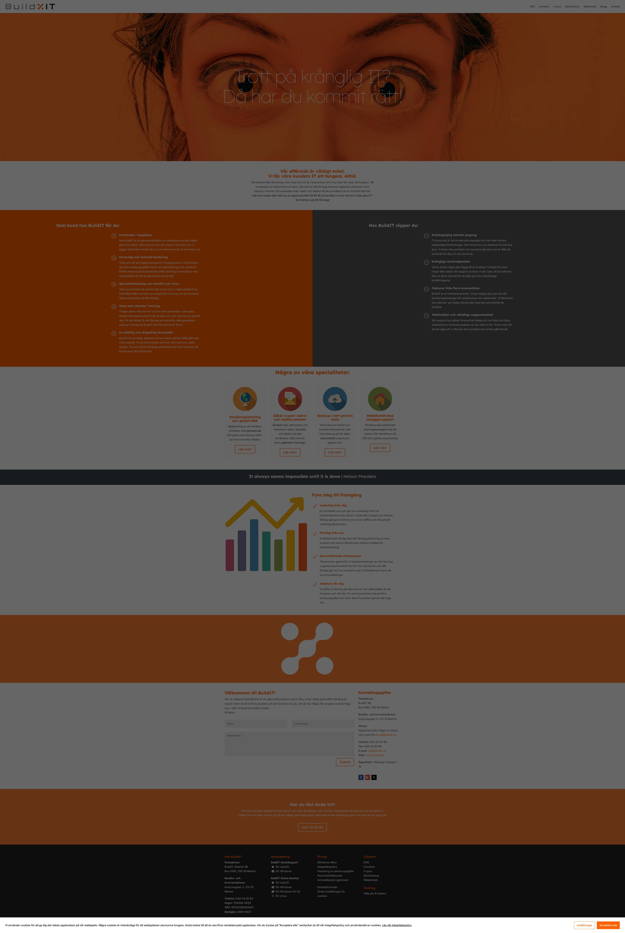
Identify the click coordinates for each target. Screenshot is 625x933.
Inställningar (584, 925)
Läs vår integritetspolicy (397, 925)
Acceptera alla (608, 925)
